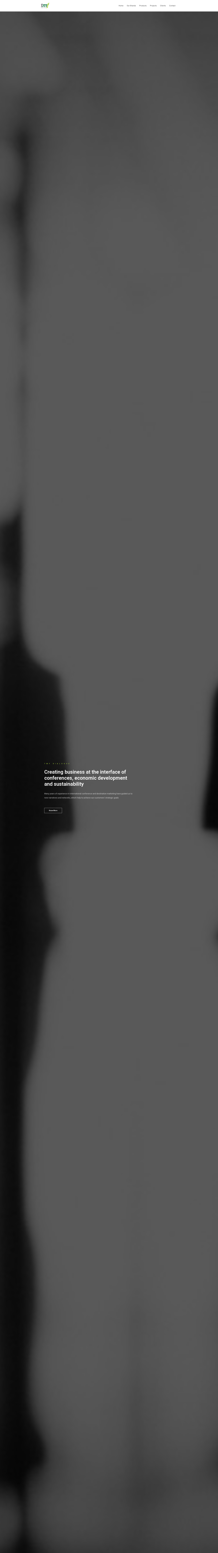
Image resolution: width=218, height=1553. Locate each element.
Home (121, 6)
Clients (163, 6)
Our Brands (131, 6)
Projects (153, 6)
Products (143, 6)
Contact (172, 6)
